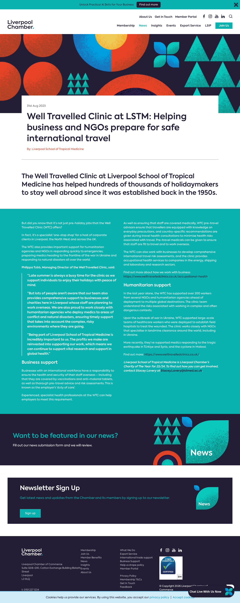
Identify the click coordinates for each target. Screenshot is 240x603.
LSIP (208, 26)
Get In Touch (163, 17)
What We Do (127, 550)
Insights (156, 26)
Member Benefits (91, 557)
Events (171, 26)
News (143, 26)
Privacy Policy (128, 575)
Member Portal (186, 17)
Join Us (224, 26)
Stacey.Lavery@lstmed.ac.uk (181, 371)
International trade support (136, 557)
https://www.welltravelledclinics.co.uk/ (171, 354)
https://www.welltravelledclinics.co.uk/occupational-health (166, 276)
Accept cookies (183, 597)
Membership (126, 26)
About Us (145, 17)
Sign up (30, 513)
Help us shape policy (132, 564)
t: (30, 589)
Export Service (190, 26)
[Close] (236, 4)
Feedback (126, 586)
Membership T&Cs (131, 579)
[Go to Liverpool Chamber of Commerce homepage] (21, 24)
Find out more (148, 4)
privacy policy (159, 597)
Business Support (130, 561)
